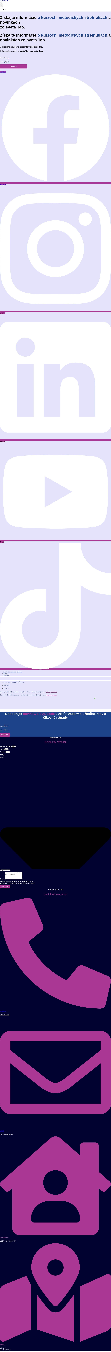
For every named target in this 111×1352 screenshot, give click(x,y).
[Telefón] (55, 1008)
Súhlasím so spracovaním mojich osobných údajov (16, 881)
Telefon (2, 752)
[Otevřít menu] (1, 3)
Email (2, 58)
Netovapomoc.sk (51, 692)
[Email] (55, 1127)
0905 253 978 (4, 1015)
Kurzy (2, 757)
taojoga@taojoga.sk (6, 1134)
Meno (2, 62)
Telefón (3, 1012)
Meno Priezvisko (5, 746)
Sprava (2, 879)
